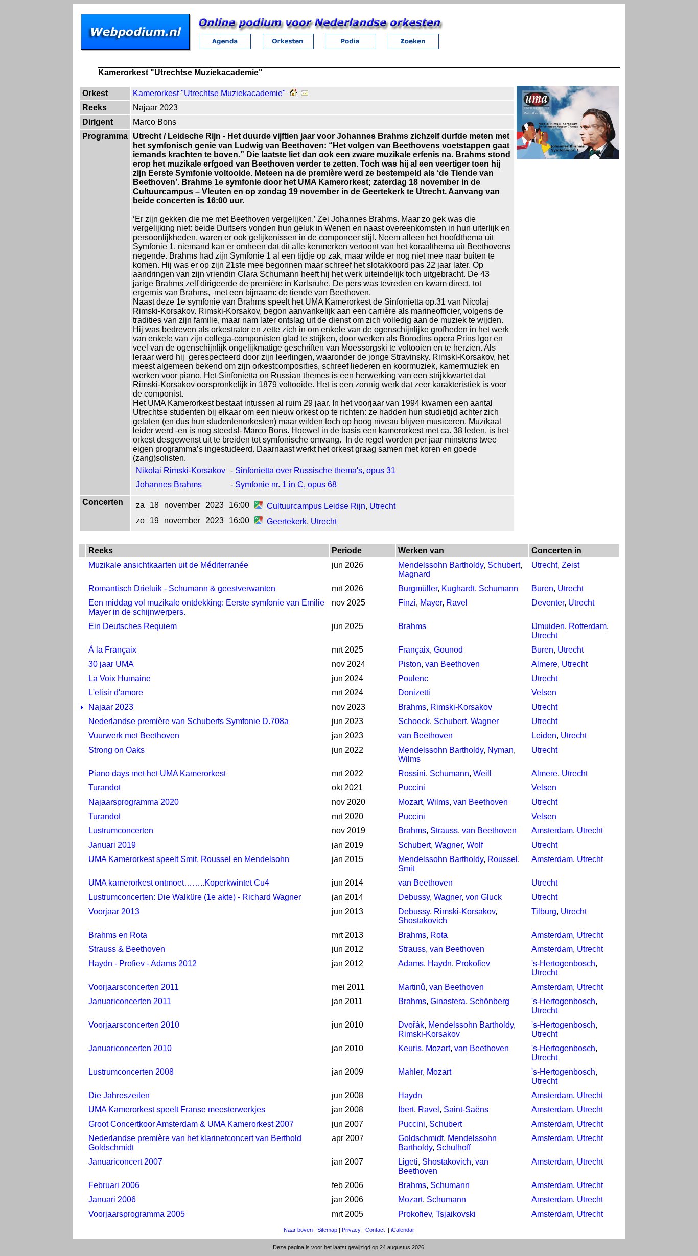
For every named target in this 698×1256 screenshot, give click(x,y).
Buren (542, 588)
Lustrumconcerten (120, 830)
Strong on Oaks (116, 750)
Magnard (414, 574)
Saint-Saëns (466, 1109)
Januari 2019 (112, 845)
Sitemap (327, 1230)
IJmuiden (548, 626)
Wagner (485, 721)
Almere (544, 664)
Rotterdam (588, 626)
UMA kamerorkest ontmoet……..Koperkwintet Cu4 (178, 882)
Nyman (500, 750)
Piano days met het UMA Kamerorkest (157, 773)
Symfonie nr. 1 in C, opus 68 (286, 484)
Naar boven (298, 1230)
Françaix (414, 649)
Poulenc (413, 678)
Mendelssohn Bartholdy (440, 565)
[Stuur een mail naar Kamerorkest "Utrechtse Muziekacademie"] (304, 93)
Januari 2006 (112, 1199)
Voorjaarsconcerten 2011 (133, 987)
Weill (482, 773)
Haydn (440, 963)
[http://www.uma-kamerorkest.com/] (293, 93)
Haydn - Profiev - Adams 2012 (142, 963)
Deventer (547, 602)
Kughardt (458, 588)
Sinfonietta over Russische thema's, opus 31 (315, 470)
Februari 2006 (113, 1185)
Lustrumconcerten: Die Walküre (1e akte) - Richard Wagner (194, 897)
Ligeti (408, 1161)
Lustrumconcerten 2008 (131, 1071)
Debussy (414, 897)
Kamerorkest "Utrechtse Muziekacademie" (209, 93)
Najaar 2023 (110, 707)
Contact (375, 1230)
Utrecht (382, 506)
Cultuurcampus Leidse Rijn (316, 506)
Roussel (502, 859)
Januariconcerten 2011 (129, 1001)
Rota (439, 935)
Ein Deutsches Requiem (132, 626)
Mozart (410, 802)
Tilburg (543, 911)
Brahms (412, 626)
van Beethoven (452, 664)
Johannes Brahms (169, 484)
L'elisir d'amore (115, 692)
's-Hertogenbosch (563, 963)
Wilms (409, 759)
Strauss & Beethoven (126, 949)
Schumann (498, 588)
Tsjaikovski (456, 1214)
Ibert (406, 1109)
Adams (411, 963)
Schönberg (489, 1001)
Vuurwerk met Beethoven (133, 735)
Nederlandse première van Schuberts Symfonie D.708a (188, 721)
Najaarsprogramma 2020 (133, 802)
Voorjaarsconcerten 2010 (133, 1024)
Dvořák (411, 1024)
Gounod (448, 649)
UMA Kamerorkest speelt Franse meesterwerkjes (176, 1109)
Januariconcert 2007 (125, 1161)
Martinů (411, 987)
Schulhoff (453, 1147)
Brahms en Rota (117, 935)
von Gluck (484, 897)
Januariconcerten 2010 (130, 1048)
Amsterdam (552, 830)
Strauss (444, 830)
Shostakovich (422, 920)
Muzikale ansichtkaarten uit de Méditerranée (168, 565)
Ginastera (448, 1001)
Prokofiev (473, 963)
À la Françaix (112, 649)
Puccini (411, 787)
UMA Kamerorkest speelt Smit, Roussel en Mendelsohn (188, 859)
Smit (406, 868)
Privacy (351, 1230)
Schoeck (414, 721)
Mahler (410, 1071)
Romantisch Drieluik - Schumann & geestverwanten (181, 588)
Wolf (475, 845)
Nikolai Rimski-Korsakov (180, 470)
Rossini (412, 773)
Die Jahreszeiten (119, 1095)
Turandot (104, 787)
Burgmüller (417, 588)
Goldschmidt (421, 1138)
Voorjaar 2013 (113, 911)
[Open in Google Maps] (258, 506)
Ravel (457, 602)
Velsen (543, 692)
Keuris (410, 1048)
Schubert (503, 565)
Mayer (431, 602)
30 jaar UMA (111, 664)
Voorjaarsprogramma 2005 (136, 1214)
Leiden (543, 735)
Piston (409, 664)
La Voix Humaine (119, 678)
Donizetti (414, 692)
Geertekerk (287, 521)
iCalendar (402, 1230)
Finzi (407, 602)
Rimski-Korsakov (461, 707)
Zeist (570, 565)
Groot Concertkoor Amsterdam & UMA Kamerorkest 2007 (191, 1124)
